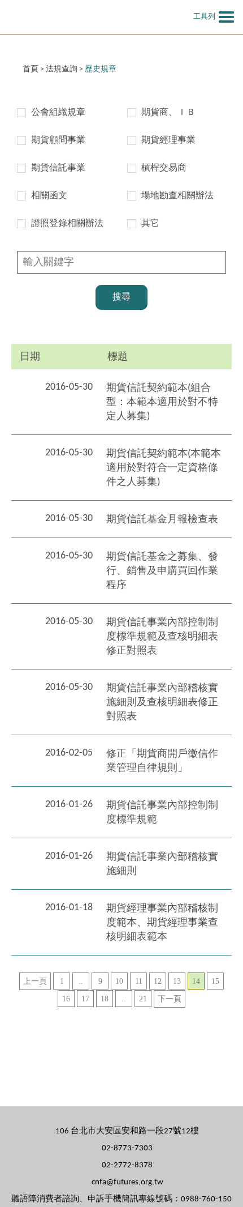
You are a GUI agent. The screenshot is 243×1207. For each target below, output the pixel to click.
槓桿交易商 (163, 168)
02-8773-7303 (127, 1148)
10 (119, 981)
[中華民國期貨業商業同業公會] (76, 17)
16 (66, 999)
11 (138, 981)
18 (105, 999)
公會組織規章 (58, 112)
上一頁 (35, 981)
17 (85, 999)
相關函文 (49, 196)
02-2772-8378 (127, 1165)
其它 (150, 223)
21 (143, 999)
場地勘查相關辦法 (177, 196)
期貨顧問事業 (58, 140)
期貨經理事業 (168, 140)
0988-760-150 (206, 1199)
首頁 (30, 69)
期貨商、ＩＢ (168, 112)
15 (215, 981)
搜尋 (121, 297)
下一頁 (169, 999)
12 (158, 981)
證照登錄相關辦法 (67, 223)
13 (177, 981)
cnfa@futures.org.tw (127, 1182)
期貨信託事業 (58, 168)
